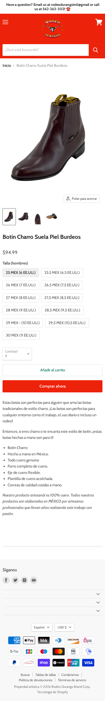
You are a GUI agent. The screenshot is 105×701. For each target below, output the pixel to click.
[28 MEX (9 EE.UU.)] (22, 316)
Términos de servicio (72, 680)
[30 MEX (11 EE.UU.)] (22, 341)
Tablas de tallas (45, 675)
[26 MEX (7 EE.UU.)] (21, 291)
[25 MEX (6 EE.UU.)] (21, 278)
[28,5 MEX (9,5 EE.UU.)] (63, 316)
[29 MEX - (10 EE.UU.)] (23, 328)
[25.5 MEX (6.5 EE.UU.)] (62, 278)
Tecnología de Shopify (52, 692)
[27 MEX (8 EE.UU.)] (21, 303)
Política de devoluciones (35, 680)
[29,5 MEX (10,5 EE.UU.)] (67, 328)
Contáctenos (70, 675)
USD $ (62, 627)
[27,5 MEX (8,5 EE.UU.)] (62, 303)
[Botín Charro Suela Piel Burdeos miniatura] (9, 217)
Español (39, 627)
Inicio (7, 65)
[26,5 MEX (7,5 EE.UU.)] (62, 291)
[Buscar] (95, 50)
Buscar (25, 675)
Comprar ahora (53, 386)
